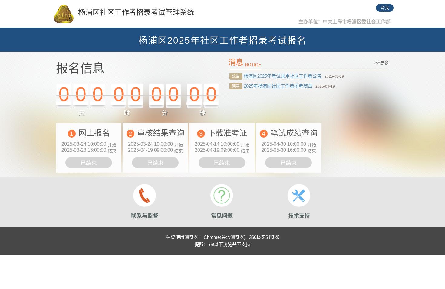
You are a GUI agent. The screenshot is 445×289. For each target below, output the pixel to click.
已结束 (89, 163)
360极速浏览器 (264, 237)
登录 (385, 7)
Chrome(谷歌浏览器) (225, 237)
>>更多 (381, 62)
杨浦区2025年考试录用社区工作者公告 (282, 76)
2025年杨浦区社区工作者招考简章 (278, 86)
